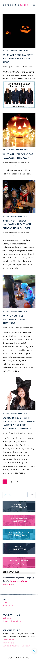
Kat (6, 67)
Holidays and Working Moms (15, 50)
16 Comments (27, 328)
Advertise (7, 618)
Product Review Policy (12, 621)
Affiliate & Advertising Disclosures (17, 646)
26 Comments (11, 165)
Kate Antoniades (11, 162)
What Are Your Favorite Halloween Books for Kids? (18, 58)
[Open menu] (34, 5)
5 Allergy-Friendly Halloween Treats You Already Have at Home (17, 224)
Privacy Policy (9, 643)
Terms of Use (8, 640)
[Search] (32, 494)
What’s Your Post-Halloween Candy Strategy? (14, 319)
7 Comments (27, 67)
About (6, 603)
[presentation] (19, 31)
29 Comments (11, 235)
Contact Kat (8, 606)
